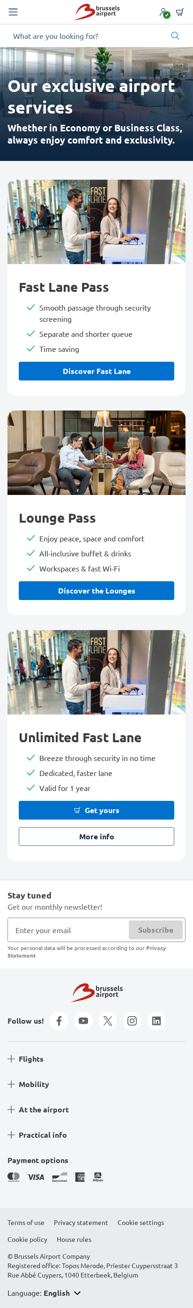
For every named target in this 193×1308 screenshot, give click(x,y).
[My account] (163, 12)
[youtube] (83, 1020)
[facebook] (59, 1020)
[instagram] (132, 1020)
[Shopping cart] (180, 12)
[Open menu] (13, 12)
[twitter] (107, 1020)
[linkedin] (156, 1020)
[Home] (96, 12)
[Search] (175, 35)
